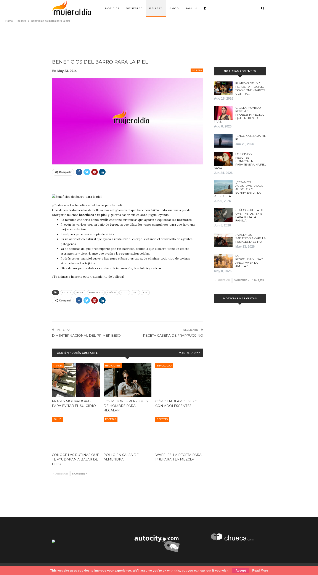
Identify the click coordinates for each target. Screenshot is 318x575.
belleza (197, 70)
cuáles (112, 292)
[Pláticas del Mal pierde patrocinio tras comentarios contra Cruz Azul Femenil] (223, 88)
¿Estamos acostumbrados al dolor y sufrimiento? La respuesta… (238, 189)
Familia (191, 8)
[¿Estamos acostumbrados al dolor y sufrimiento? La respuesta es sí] (223, 187)
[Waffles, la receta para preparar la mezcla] (179, 433)
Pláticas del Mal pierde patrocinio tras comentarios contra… (250, 88)
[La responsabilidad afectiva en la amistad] (223, 261)
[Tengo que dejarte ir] (223, 141)
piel (135, 292)
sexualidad (164, 365)
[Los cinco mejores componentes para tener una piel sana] (223, 159)
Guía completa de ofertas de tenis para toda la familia (249, 215)
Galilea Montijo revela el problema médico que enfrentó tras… (239, 114)
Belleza (156, 8)
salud (57, 419)
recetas (110, 419)
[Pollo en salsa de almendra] (127, 433)
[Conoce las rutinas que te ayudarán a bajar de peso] (76, 433)
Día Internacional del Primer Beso (86, 335)
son (145, 292)
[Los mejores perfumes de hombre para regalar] (127, 380)
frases (58, 365)
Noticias (112, 8)
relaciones (112, 365)
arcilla (66, 292)
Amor (174, 8)
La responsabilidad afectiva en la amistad (249, 261)
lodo (124, 292)
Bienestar (134, 8)
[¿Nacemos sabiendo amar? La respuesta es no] (223, 240)
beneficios (96, 292)
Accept (241, 570)
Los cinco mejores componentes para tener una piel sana (240, 161)
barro (80, 292)
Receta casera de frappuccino (173, 335)
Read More (260, 570)
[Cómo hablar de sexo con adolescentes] (179, 380)
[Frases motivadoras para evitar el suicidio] (76, 380)
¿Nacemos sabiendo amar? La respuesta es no (250, 238)
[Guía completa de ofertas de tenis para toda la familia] (223, 215)
